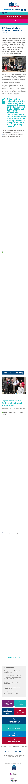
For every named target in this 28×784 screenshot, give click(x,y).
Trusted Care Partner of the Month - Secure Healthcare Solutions (13, 692)
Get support (14, 722)
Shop (14, 21)
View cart (22, 10)
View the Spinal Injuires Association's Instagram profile (12, 751)
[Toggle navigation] (5, 13)
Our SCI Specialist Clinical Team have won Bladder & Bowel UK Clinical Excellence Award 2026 (13, 677)
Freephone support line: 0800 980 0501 (14, 760)
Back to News (14, 657)
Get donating (14, 742)
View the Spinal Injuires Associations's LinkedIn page (16, 751)
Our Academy (20, 712)
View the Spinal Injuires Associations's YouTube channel (20, 751)
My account (25, 10)
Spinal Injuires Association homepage (14, 4)
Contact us (3, 746)
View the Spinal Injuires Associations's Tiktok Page (23, 751)
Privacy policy (11, 746)
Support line (11, 10)
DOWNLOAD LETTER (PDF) (13, 372)
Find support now (8, 704)
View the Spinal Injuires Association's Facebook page (5, 751)
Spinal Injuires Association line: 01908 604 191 (14, 759)
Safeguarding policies (21, 746)
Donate (14, 17)
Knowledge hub (7, 712)
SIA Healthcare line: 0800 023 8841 (14, 761)
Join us (20, 704)
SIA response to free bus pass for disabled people (12, 671)
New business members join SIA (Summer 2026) (12, 687)
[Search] (3, 13)
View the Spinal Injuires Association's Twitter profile (8, 751)
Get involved (14, 728)
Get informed (14, 735)
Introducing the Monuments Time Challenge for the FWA (12, 682)
